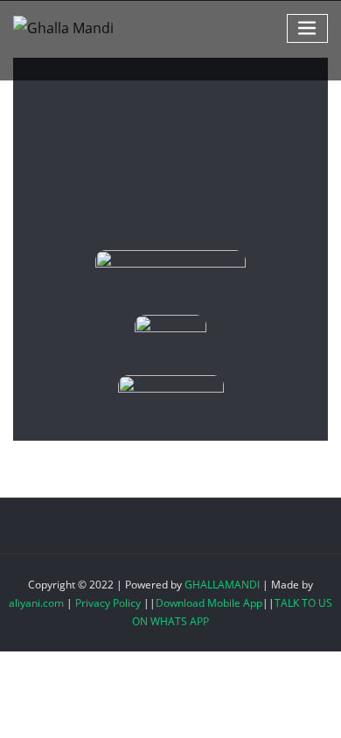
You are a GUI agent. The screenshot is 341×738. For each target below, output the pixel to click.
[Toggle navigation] (308, 28)
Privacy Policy (108, 602)
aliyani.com (36, 602)
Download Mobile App (209, 602)
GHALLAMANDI (222, 584)
